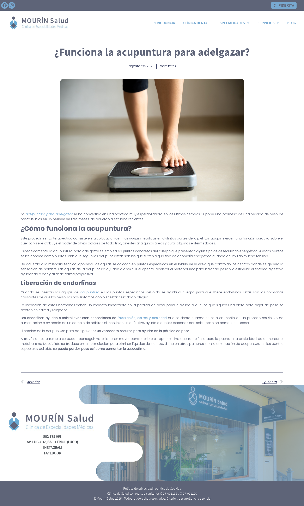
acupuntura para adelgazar (49, 214)
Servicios (266, 22)
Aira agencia (202, 498)
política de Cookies (168, 488)
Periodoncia (163, 22)
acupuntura (89, 292)
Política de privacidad (138, 488)
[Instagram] (11, 5)
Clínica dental (196, 22)
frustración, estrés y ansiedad (142, 318)
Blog (291, 22)
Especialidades (231, 22)
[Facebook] (4, 5)
